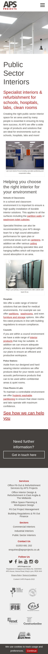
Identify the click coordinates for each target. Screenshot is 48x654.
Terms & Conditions (30, 575)
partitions (14, 313)
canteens (35, 240)
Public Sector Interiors (24, 535)
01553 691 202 (24, 545)
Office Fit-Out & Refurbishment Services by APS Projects (24, 487)
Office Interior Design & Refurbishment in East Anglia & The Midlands (24, 495)
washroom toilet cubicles (16, 219)
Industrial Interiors (24, 531)
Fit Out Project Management (24, 509)
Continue (32, 650)
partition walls (34, 216)
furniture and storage (14, 317)
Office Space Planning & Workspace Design (24, 504)
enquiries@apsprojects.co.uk (24, 549)
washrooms (27, 313)
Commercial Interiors (24, 526)
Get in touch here (24, 455)
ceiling (33, 243)
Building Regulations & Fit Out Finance (24, 515)
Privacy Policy (16, 575)
